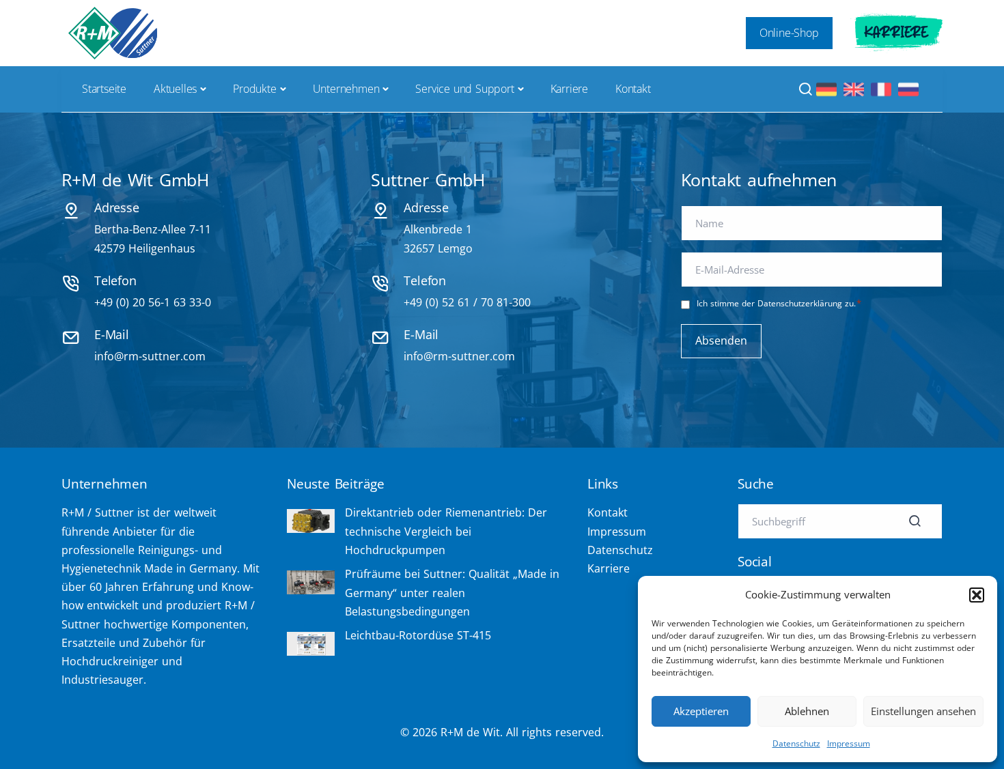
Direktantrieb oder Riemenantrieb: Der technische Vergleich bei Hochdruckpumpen (446, 531)
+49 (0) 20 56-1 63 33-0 (152, 302)
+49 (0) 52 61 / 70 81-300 (467, 302)
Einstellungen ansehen (923, 711)
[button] (977, 595)
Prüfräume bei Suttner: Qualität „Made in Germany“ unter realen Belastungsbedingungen (452, 592)
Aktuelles (175, 88)
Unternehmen (346, 88)
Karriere (896, 32)
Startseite (104, 88)
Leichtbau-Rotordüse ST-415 (418, 635)
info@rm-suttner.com (150, 356)
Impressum (848, 743)
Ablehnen (807, 711)
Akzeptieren (701, 711)
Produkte (254, 88)
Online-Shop (789, 32)
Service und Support (464, 88)
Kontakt (633, 88)
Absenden (721, 340)
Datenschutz (796, 743)
